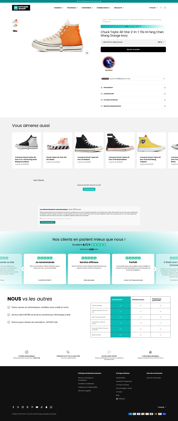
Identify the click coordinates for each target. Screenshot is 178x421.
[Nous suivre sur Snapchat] (46, 407)
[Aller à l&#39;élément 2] (15, 26)
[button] (23, 269)
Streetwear (71, 8)
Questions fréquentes (124, 381)
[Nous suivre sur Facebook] (13, 407)
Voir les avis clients (47, 222)
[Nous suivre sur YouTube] (37, 407)
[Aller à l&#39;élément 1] (15, 21)
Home (104, 20)
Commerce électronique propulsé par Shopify (41, 414)
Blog (117, 395)
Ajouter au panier (133, 49)
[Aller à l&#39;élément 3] (15, 31)
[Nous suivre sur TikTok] (41, 407)
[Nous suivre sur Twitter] (18, 407)
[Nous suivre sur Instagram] (23, 407)
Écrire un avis (89, 189)
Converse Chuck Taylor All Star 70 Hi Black (88, 158)
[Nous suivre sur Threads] (27, 407)
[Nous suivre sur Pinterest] (32, 407)
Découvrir (118, 8)
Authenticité (120, 378)
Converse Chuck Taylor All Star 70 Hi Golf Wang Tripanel (150, 159)
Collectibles (86, 8)
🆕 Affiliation (120, 399)
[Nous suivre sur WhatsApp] (51, 407)
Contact (119, 392)
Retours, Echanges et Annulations (86, 379)
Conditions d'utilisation (86, 384)
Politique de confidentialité (87, 387)
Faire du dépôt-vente (124, 388)
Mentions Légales (84, 391)
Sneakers (58, 8)
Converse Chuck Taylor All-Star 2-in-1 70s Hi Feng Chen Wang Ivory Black (26, 159)
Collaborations (103, 8)
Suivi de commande (154, 378)
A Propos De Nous (122, 385)
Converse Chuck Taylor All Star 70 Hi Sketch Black (119, 158)
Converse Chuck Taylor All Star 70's (118, 20)
